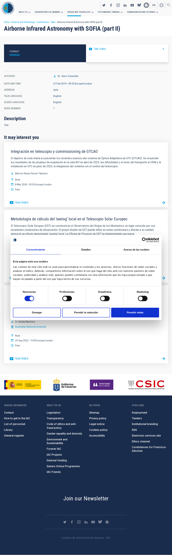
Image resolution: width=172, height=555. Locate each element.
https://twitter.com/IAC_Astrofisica (104, 5)
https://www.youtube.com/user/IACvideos (132, 5)
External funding (57, 460)
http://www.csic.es (146, 384)
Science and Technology (79, 12)
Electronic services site (146, 435)
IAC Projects (54, 454)
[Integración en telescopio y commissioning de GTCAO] (163, 202)
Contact (9, 412)
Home (7, 22)
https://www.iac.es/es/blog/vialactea (146, 5)
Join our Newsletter (86, 498)
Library (8, 429)
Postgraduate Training (109, 12)
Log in (161, 5)
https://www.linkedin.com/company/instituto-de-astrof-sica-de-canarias (125, 5)
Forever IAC (54, 448)
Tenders (137, 418)
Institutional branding (145, 424)
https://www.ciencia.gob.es (22, 385)
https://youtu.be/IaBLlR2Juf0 (127, 49)
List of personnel (14, 424)
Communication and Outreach (141, 12)
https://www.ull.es (102, 384)
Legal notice (96, 424)
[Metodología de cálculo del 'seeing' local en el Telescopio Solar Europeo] (163, 278)
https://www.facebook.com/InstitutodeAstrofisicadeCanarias (111, 5)
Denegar (37, 312)
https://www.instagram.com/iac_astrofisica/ (118, 5)
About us (23, 12)
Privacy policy (97, 418)
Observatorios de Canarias (47, 12)
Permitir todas (135, 312)
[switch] (67, 298)
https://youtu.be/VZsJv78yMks (18, 358)
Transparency (55, 418)
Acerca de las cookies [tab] (136, 249)
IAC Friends (54, 472)
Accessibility (97, 435)
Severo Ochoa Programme (63, 466)
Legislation (53, 412)
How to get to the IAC (17, 418)
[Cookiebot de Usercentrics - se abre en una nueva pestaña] (144, 239)
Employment (139, 412)
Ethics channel (141, 441)
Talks (53, 22)
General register (14, 435)
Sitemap (94, 412)
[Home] (8, 8)
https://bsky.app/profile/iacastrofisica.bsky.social (139, 5)
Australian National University (30, 326)
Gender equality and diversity (64, 433)
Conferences (42, 22)
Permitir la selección (86, 312)
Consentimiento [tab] (35, 249)
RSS (134, 429)
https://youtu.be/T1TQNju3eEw (18, 202)
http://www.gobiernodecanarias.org (64, 384)
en (154, 5)
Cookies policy (98, 429)
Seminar (14, 55)
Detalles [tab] (86, 249)
